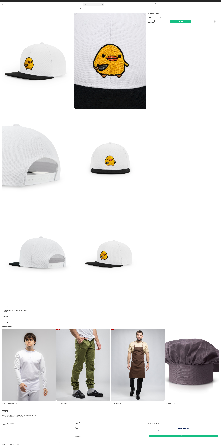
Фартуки (97, 8)
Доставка (76, 431)
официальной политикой (40, 442)
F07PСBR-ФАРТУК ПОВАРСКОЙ (116, 403)
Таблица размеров (78, 435)
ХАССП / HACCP (145, 8)
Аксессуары (125, 8)
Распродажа (80, 8)
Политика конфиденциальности (80, 429)
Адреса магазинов (78, 426)
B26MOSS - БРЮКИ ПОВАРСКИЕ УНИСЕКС (63, 403)
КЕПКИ (13, 11)
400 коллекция (77, 438)
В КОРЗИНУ (180, 21)
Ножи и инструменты (117, 8)
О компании (77, 424)
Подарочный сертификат (79, 437)
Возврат (76, 433)
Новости (76, 423)
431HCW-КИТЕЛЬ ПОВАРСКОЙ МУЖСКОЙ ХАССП (10, 403)
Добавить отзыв (4, 411)
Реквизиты (76, 427)
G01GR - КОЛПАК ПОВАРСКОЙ (170, 403)
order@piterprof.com (158, 5)
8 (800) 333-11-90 (158, 3)
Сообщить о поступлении (152, 23)
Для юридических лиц (78, 436)
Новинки (74, 8)
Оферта (76, 428)
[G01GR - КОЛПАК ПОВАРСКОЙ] (192, 364)
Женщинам (92, 8)
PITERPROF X (138, 8)
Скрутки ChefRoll (108, 8)
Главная (3, 11)
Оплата (76, 432)
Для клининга (131, 8)
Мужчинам (86, 8)
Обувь (102, 8)
